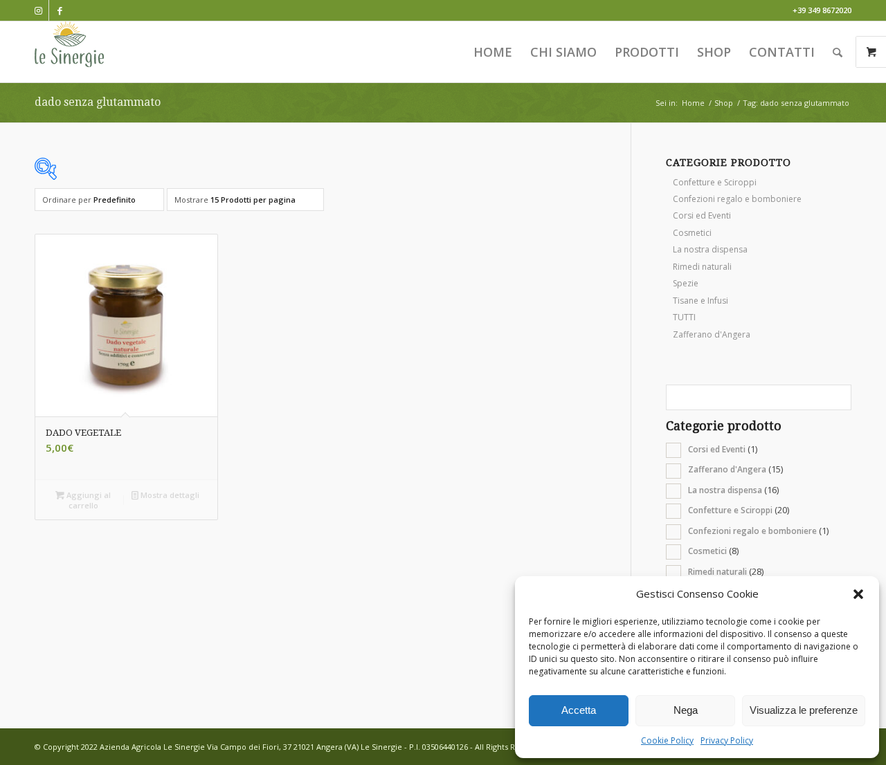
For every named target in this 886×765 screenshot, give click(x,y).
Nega (685, 710)
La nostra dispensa (710, 249)
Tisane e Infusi (700, 300)
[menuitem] (492, 51)
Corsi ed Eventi (702, 215)
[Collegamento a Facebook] (59, 10)
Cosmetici (692, 233)
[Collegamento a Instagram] (38, 10)
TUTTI (684, 317)
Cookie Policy (667, 740)
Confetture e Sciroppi (715, 182)
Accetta (578, 710)
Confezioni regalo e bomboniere (737, 199)
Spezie (685, 283)
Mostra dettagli (168, 495)
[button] (858, 594)
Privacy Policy (726, 740)
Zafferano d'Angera (711, 334)
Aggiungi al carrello (87, 500)
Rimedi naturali (702, 267)
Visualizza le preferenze (804, 710)
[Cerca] (837, 51)
